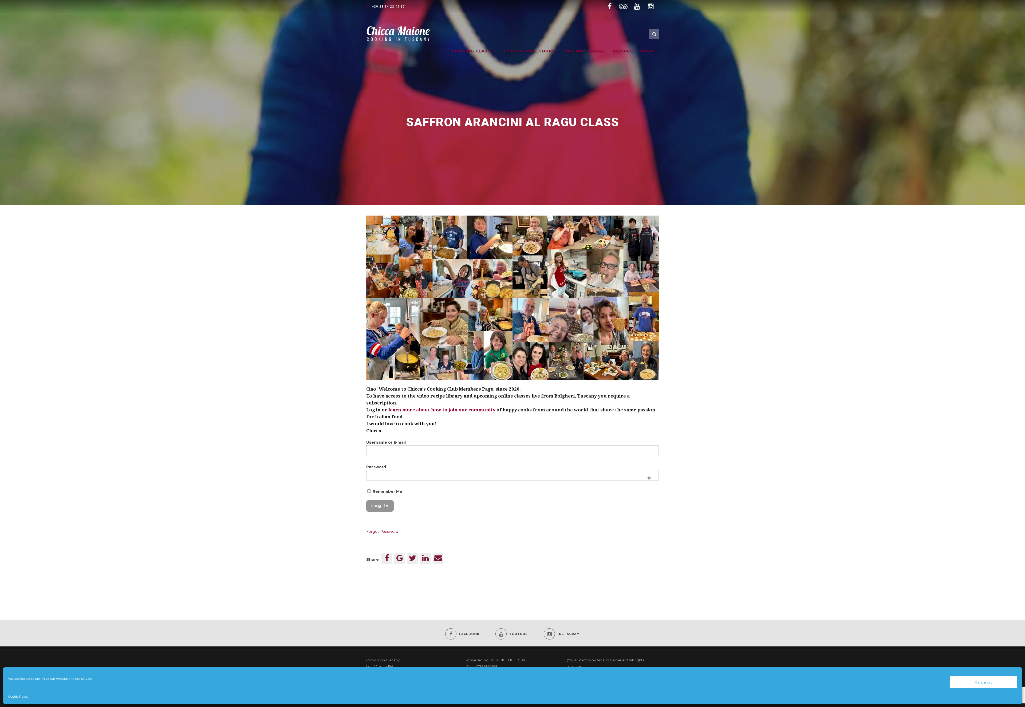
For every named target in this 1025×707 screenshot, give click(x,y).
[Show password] (649, 478)
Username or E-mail (386, 442)
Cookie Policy (18, 696)
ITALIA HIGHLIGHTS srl (506, 660)
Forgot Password (382, 531)
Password (376, 466)
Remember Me (387, 491)
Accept (984, 682)
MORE (648, 50)
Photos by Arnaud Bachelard (603, 660)
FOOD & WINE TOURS (529, 50)
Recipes (623, 50)
